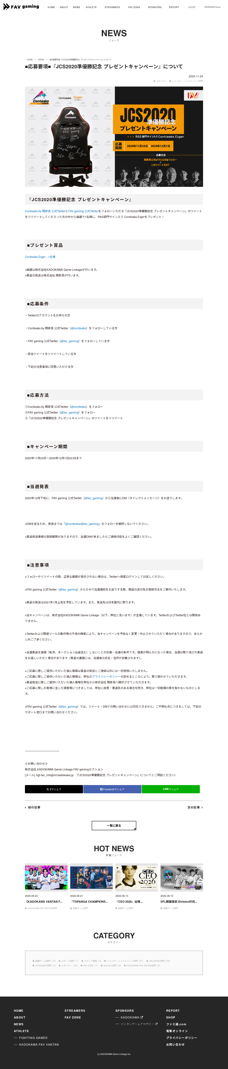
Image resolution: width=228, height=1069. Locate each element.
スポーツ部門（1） (70, 960)
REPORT (174, 7)
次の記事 (193, 807)
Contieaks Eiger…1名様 (40, 257)
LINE (171, 789)
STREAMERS (112, 7)
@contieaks (78, 328)
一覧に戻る (114, 825)
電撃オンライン (177, 1031)
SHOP (191, 7)
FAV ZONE (134, 7)
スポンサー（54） (70, 965)
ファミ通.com (176, 1024)
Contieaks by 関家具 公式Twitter (45, 211)
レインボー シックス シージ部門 (187, 80)
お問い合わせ (175, 1044)
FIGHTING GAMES (33, 1038)
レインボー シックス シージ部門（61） (126, 960)
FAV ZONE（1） (91, 965)
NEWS (76, 7)
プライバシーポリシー (106, 676)
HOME (51, 7)
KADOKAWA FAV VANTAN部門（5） (144, 965)
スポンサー (161, 80)
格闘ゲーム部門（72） (46, 960)
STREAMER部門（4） (46, 965)
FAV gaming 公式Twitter (83, 211)
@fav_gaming (69, 341)
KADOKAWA (130, 1017)
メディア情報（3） (93, 960)
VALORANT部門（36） (160, 960)
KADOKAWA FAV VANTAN (39, 1044)
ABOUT (64, 7)
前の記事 (34, 807)
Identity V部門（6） (112, 965)
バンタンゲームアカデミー (137, 1024)
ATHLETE (91, 7)
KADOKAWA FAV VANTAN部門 (42, 908)
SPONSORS (155, 7)
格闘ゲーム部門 (80, 908)
